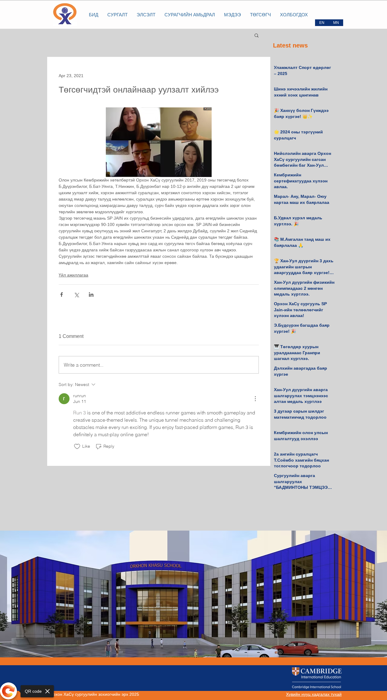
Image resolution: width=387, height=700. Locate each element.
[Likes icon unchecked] (77, 446)
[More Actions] (255, 398)
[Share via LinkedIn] (91, 294)
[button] (256, 35)
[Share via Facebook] (61, 294)
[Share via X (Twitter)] (76, 294)
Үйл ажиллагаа (73, 275)
